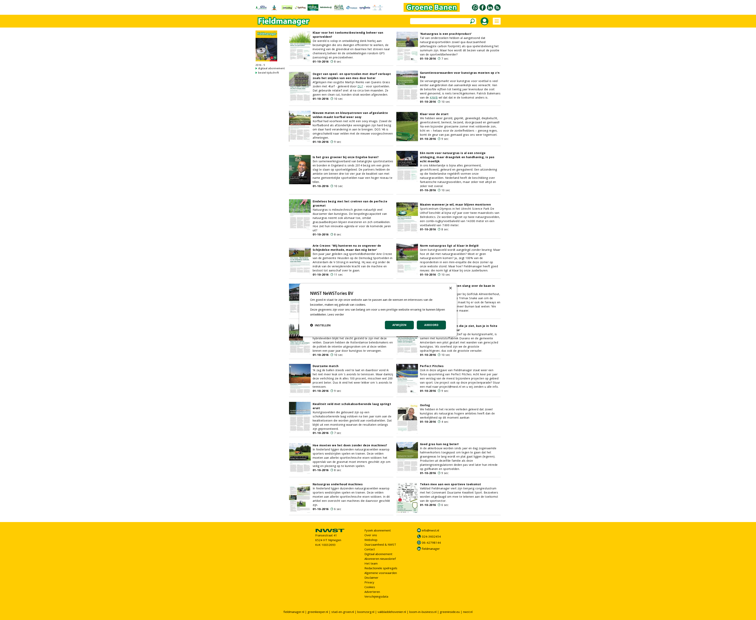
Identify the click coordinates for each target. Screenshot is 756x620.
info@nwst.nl (430, 530)
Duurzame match (326, 366)
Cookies (369, 587)
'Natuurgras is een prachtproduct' (446, 34)
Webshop (370, 540)
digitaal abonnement (271, 68)
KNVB (434, 97)
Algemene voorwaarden (380, 573)
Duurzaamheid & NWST (380, 544)
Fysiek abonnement (377, 530)
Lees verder (335, 314)
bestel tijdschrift (268, 72)
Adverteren (372, 592)
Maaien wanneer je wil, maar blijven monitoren (455, 204)
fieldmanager (431, 549)
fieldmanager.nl (294, 612)
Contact (369, 549)
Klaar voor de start (434, 114)
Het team (371, 563)
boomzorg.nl (365, 612)
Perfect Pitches (432, 366)
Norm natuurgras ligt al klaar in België (449, 245)
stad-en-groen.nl (342, 612)
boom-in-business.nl (422, 612)
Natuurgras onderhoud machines (338, 484)
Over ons (370, 535)
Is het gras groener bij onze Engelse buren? (346, 157)
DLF (360, 86)
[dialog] (378, 310)
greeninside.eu (450, 612)
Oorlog (425, 405)
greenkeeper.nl (318, 612)
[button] (320, 325)
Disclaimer (371, 577)
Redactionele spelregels (380, 568)
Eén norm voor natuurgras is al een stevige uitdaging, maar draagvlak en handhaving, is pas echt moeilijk (457, 157)
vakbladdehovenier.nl (392, 612)
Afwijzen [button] (399, 325)
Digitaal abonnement (378, 554)
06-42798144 (431, 542)
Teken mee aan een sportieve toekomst (450, 484)
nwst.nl (467, 612)
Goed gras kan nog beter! (439, 444)
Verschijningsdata (376, 596)
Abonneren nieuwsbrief (380, 559)
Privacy (369, 582)
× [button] (450, 288)
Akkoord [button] (431, 325)
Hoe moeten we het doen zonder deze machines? (350, 445)
